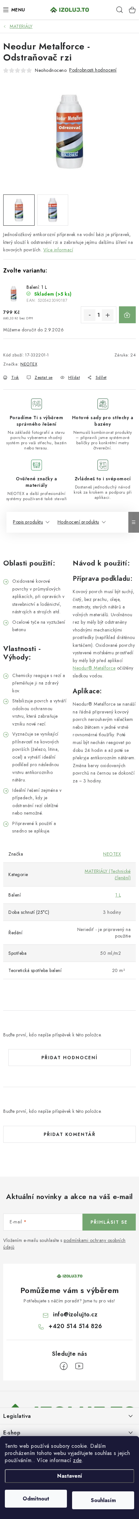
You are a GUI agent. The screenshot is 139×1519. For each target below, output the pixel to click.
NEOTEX (28, 364)
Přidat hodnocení (69, 1057)
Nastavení (69, 1476)
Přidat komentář (70, 1134)
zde (77, 1460)
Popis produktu (28, 522)
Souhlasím (103, 1500)
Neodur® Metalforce (94, 668)
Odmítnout (36, 1498)
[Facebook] (64, 1366)
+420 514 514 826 (75, 1326)
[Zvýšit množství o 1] (107, 315)
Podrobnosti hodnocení (93, 70)
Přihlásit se (109, 1222)
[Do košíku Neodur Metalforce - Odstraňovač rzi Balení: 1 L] (127, 314)
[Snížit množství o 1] (89, 315)
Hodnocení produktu (78, 522)
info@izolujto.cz (75, 1314)
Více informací (58, 250)
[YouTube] (79, 1366)
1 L (118, 895)
